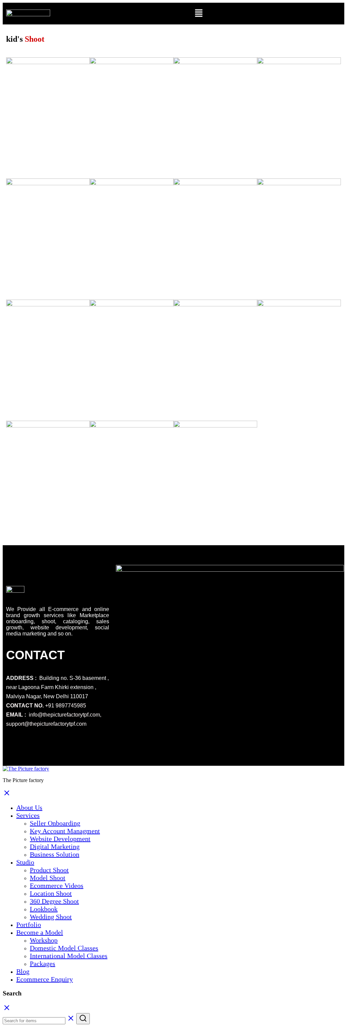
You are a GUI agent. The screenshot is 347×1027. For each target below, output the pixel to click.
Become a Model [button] (39, 932)
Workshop (44, 940)
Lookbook (44, 909)
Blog (22, 971)
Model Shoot (47, 877)
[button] (199, 13)
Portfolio (28, 924)
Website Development (60, 838)
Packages (42, 963)
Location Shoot (51, 893)
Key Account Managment (65, 831)
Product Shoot (49, 870)
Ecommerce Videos (56, 885)
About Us (29, 807)
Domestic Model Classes (64, 948)
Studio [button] (25, 862)
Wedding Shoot (51, 916)
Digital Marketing (55, 846)
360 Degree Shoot (54, 901)
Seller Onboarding (55, 823)
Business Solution (54, 854)
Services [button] (28, 815)
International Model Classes (68, 955)
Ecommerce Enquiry (44, 979)
